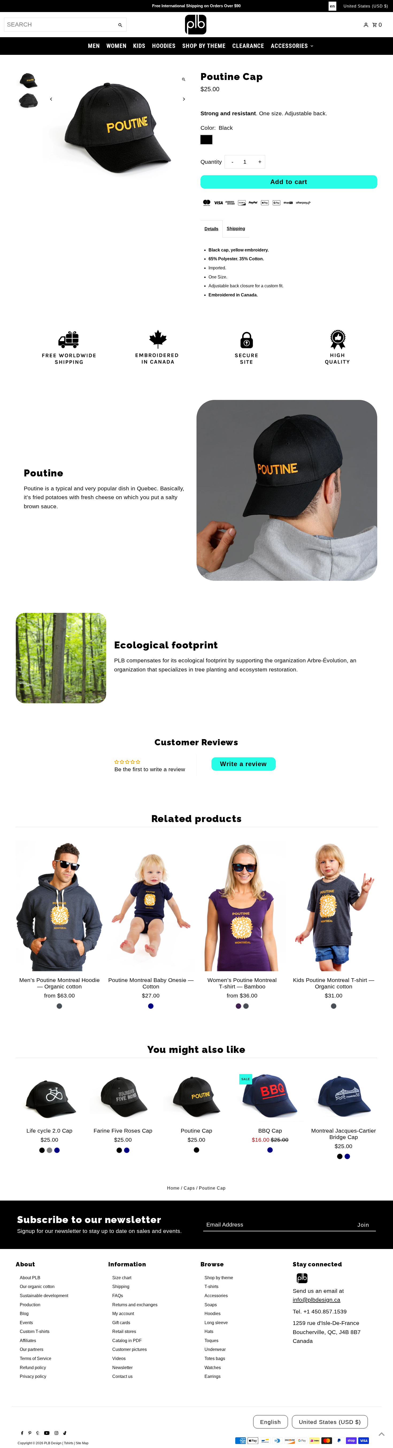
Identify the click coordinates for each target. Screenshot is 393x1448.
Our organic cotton (37, 1286)
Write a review (243, 763)
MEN (94, 46)
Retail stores (124, 1331)
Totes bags (215, 1358)
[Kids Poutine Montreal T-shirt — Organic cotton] (333, 905)
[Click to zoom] (184, 80)
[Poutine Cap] (196, 1096)
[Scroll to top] (382, 1434)
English (270, 1422)
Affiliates (28, 1340)
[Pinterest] (29, 1433)
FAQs (117, 1295)
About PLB (30, 1277)
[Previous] (51, 99)
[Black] (42, 1150)
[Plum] (238, 1006)
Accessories (216, 1295)
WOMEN (116, 46)
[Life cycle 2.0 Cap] (49, 1096)
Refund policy (33, 1367)
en (332, 6)
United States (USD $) (366, 6)
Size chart (121, 1277)
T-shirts (211, 1286)
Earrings (213, 1376)
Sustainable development (44, 1295)
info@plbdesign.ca (316, 1300)
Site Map (82, 1443)
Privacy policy (33, 1376)
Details (211, 229)
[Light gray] (49, 1150)
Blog (24, 1313)
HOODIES (164, 46)
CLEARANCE (248, 46)
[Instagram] (55, 1433)
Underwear (215, 1349)
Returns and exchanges (134, 1304)
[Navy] (150, 1006)
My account (123, 1313)
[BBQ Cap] (270, 1096)
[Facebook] (21, 1433)
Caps (189, 1188)
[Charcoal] (59, 1006)
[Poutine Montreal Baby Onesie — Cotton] (150, 905)
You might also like (196, 1049)
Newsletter (122, 1367)
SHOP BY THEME (204, 46)
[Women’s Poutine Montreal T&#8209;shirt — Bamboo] (242, 905)
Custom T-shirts (34, 1331)
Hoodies (213, 1313)
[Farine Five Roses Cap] (123, 1096)
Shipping (236, 228)
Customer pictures (129, 1349)
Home (173, 1188)
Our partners (31, 1349)
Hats (209, 1331)
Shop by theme (219, 1277)
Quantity (211, 162)
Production (30, 1304)
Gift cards (121, 1322)
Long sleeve (216, 1322)
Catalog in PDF (127, 1340)
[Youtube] (46, 1433)
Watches (213, 1367)
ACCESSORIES (289, 46)
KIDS (139, 46)
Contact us (122, 1376)
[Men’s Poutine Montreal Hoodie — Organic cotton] (59, 905)
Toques (211, 1340)
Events (26, 1322)
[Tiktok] (64, 1433)
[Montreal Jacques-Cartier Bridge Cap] (343, 1096)
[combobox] (58, 24)
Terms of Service (35, 1358)
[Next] (184, 99)
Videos (119, 1358)
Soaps (211, 1304)
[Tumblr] (37, 1433)
